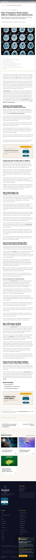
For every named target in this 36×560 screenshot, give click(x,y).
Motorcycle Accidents (22, 521)
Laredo (3, 536)
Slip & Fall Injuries (22, 525)
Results (3, 525)
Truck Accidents (22, 519)
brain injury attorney (7, 90)
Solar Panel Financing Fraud (23, 512)
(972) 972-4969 (25, 148)
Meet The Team (4, 523)
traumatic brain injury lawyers (23, 411)
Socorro (3, 540)
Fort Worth (3, 538)
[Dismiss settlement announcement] (33, 539)
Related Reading (5, 68)
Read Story (31, 555)
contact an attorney (25, 99)
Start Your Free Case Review (25, 146)
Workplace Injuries (22, 523)
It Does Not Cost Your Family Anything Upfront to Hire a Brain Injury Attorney (12, 67)
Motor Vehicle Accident (23, 517)
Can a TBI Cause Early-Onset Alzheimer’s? (11, 388)
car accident (11, 336)
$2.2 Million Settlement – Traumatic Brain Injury (12, 386)
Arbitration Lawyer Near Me (23, 531)
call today (4, 379)
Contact (3, 519)
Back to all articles (6, 9)
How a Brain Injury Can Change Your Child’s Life (9, 62)
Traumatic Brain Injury (22, 529)
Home (2, 5)
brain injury (15, 251)
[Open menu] (33, 2)
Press (2, 517)
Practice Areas (4, 527)
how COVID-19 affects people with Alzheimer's (17, 113)
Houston (3, 534)
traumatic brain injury (13, 280)
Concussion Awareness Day (8, 384)
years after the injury (28, 224)
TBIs (3, 267)
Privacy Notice (4, 521)
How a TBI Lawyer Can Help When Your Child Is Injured (10, 65)
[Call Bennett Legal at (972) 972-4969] (31, 2)
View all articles (30, 435)
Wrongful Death (22, 527)
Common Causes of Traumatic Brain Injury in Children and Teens (11, 59)
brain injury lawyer (27, 371)
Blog (4, 5)
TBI (16, 77)
